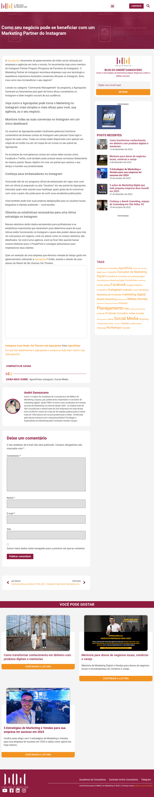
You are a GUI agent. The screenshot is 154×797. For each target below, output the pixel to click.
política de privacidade (143, 786)
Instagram (48, 379)
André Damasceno (140, 268)
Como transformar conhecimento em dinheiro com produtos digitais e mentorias (129, 143)
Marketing (144, 290)
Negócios (100, 303)
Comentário (14, 456)
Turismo (117, 324)
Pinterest (123, 303)
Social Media (61, 379)
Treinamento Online (105, 323)
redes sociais (136, 313)
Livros (136, 290)
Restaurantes (102, 319)
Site (9, 529)
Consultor (111, 272)
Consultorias (131, 280)
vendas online (135, 323)
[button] (112, 5)
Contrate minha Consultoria (123, 779)
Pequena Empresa (111, 303)
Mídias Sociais (137, 299)
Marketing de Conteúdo (109, 294)
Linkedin (127, 289)
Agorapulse (13, 60)
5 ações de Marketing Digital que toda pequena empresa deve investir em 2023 (129, 188)
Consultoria (111, 276)
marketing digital (134, 294)
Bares (104, 272)
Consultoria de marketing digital (131, 276)
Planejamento (110, 308)
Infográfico (102, 290)
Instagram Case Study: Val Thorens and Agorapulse (33, 345)
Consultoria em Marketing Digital (111, 280)
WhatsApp (101, 328)
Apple (99, 272)
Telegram (146, 779)
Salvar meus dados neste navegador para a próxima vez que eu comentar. (46, 548)
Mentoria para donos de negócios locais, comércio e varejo (128, 158)
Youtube (126, 327)
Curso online (103, 285)
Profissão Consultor (116, 313)
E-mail (11, 513)
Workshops (113, 327)
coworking (141, 280)
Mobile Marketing (107, 299)
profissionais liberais (137, 309)
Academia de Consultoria (107, 268)
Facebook (118, 285)
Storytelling (143, 319)
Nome (11, 498)
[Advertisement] (123, 238)
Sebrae (111, 319)
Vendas (125, 323)
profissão (101, 313)
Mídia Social (122, 299)
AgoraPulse (74, 345)
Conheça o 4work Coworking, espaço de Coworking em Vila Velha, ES (129, 203)
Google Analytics (134, 285)
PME (126, 308)
